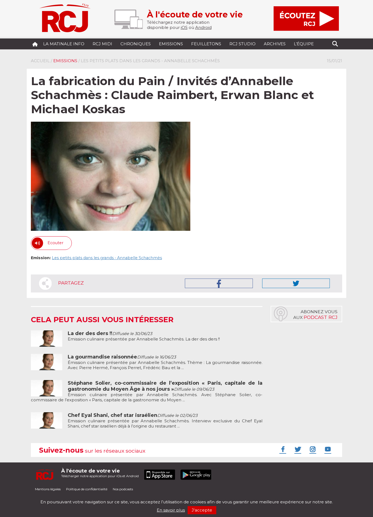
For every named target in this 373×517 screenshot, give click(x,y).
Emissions (171, 43)
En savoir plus (171, 510)
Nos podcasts (123, 489)
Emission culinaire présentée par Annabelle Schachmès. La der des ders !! (144, 336)
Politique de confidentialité (86, 489)
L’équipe (304, 43)
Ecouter (55, 242)
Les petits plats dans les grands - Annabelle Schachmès (107, 257)
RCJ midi (102, 43)
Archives (275, 43)
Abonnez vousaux (315, 314)
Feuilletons (206, 43)
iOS (184, 27)
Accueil (40, 60)
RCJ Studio (242, 43)
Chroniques (135, 43)
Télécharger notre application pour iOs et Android (100, 473)
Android (203, 27)
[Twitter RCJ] (297, 449)
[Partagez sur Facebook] (219, 283)
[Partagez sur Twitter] (296, 283)
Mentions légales (48, 489)
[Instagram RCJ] (312, 449)
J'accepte (202, 510)
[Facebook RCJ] (282, 449)
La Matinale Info (63, 43)
